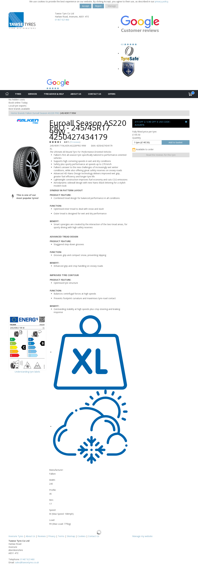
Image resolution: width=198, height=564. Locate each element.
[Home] (7, 94)
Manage (112, 5)
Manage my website (142, 536)
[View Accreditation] (130, 53)
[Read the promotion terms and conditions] (186, 121)
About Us (76, 94)
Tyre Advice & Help (54, 94)
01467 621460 (62, 19)
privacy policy (161, 1)
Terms (61, 536)
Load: (52, 520)
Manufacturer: (56, 469)
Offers (111, 94)
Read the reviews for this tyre (161, 154)
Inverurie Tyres (16, 536)
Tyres (18, 94)
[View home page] (22, 20)
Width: (52, 479)
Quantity (136, 137)
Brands (21, 113)
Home (14, 113)
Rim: (51, 499)
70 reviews (75, 142)
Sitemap (71, 536)
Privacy (51, 536)
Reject (98, 5)
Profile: (52, 489)
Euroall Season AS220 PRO (45, 113)
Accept (85, 5)
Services (32, 94)
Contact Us (94, 94)
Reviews (42, 536)
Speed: (52, 509)
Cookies (81, 536)
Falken (28, 113)
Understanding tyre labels (27, 371)
